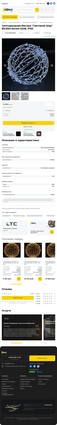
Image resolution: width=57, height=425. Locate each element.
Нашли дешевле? (7, 107)
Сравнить (37, 33)
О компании (5, 379)
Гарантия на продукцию (8, 381)
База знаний (41, 384)
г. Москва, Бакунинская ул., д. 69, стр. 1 (15, 366)
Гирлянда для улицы (18, 215)
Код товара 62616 (10, 33)
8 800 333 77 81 (40, 3)
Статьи (40, 381)
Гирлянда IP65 (7, 215)
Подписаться (48, 405)
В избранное (47, 33)
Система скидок (28, 129)
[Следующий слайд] (51, 65)
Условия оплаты (24, 384)
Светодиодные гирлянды (30, 22)
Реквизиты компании (8, 388)
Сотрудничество (6, 386)
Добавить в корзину (27, 123)
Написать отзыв (17, 297)
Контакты (4, 391)
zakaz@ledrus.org (29, 3)
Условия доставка (25, 381)
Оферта (22, 388)
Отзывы (4, 384)
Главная (4, 22)
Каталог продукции (11, 17)
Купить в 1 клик (27, 126)
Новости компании (43, 379)
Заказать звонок (42, 358)
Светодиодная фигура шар (34, 215)
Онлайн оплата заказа (26, 386)
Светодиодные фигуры (46, 22)
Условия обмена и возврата (27, 379)
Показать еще (50, 215)
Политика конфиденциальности (8, 393)
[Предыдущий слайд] (5, 65)
